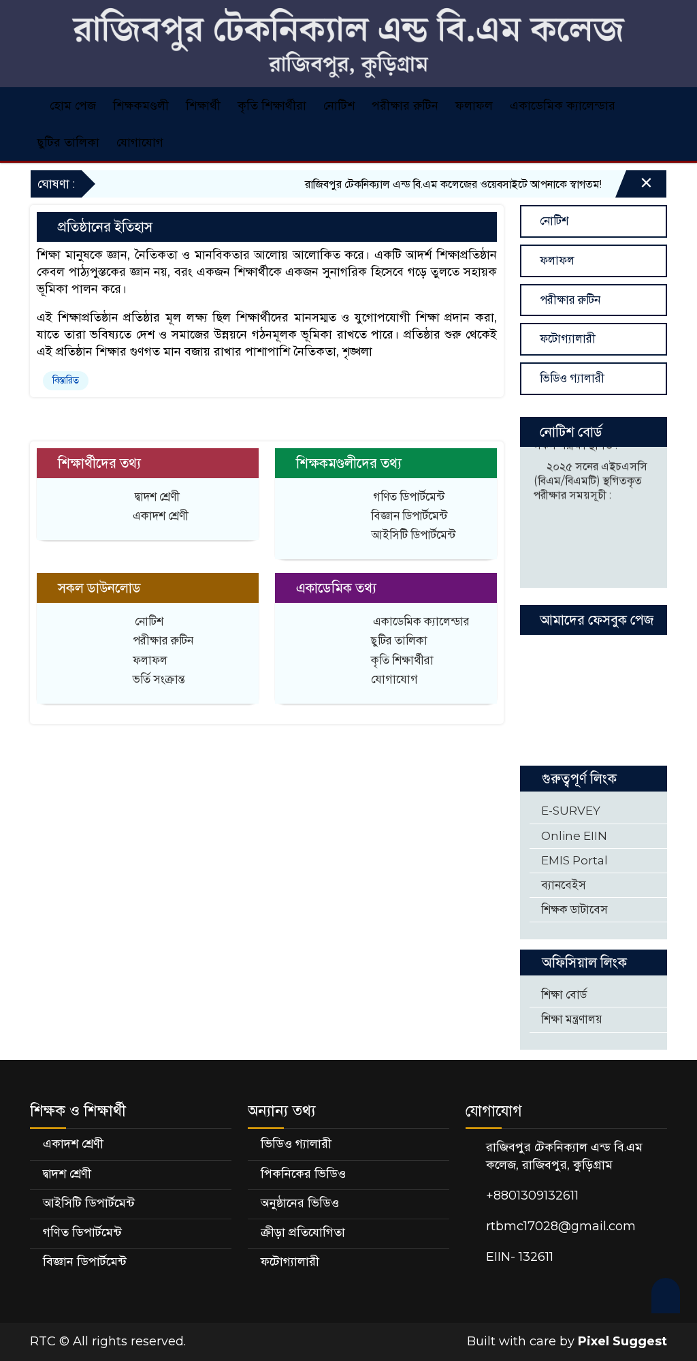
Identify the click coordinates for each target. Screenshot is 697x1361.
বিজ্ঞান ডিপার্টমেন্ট (409, 515)
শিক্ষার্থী (203, 105)
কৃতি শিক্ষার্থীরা (272, 105)
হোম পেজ (71, 105)
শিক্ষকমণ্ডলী (141, 105)
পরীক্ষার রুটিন (405, 105)
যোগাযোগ (139, 142)
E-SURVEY (569, 810)
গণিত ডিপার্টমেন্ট (408, 496)
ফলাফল (474, 105)
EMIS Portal (573, 860)
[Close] (634, 186)
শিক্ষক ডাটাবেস (573, 909)
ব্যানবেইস (562, 885)
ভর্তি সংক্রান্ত (159, 679)
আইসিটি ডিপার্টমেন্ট (413, 535)
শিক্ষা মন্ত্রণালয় (570, 1019)
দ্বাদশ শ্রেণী (157, 496)
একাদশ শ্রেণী (161, 515)
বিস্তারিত (65, 380)
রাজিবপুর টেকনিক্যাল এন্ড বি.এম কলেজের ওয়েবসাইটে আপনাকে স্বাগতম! (437, 184)
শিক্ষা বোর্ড (562, 994)
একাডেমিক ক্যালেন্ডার (562, 105)
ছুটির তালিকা (68, 142)
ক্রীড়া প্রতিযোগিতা (303, 1232)
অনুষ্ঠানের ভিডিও (300, 1202)
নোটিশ (339, 105)
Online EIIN (572, 836)
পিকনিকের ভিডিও (303, 1173)
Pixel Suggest (622, 1341)
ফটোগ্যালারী (566, 338)
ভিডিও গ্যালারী (570, 378)
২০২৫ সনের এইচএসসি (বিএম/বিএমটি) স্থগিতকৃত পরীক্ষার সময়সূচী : (590, 471)
